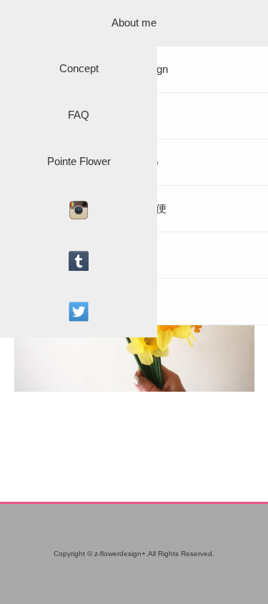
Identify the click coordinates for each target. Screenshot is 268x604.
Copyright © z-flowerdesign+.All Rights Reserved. (134, 554)
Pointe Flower (79, 161)
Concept (79, 68)
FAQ (78, 115)
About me (134, 22)
